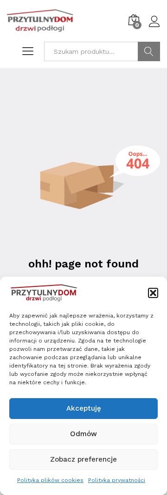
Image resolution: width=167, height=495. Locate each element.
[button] (153, 293)
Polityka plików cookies (50, 480)
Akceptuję (83, 408)
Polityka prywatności (116, 480)
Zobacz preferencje (83, 459)
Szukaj (149, 51)
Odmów (83, 434)
